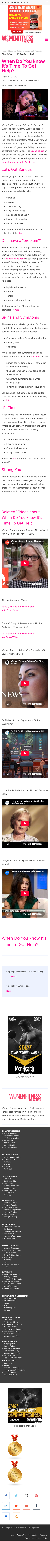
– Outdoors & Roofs (9, 1375)
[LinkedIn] (15, 2)
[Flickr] (27, 2)
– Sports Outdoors (9, 1190)
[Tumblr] (24, 2)
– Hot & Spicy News (9, 1298)
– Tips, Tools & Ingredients (12, 1358)
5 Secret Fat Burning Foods (18, 986)
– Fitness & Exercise (9, 1205)
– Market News (8, 1234)
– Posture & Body (8, 1214)
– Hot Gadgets (7, 1229)
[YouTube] (21, 2)
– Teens (5, 1267)
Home (12, 1535)
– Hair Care (6, 1162)
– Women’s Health (9, 1143)
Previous (13, 977)
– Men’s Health (7, 1140)
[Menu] (46, 39)
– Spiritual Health (8, 1145)
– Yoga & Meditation (9, 1147)
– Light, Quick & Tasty (10, 1351)
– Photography (7, 1183)
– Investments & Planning (11, 1231)
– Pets (4, 1262)
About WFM (21, 1535)
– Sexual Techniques (10, 1286)
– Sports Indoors (8, 1188)
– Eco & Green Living (10, 1322)
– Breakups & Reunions (11, 1274)
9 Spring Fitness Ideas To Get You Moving (24, 971)
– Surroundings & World (11, 1336)
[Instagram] (8, 2)
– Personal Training (9, 1212)
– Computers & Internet (11, 1227)
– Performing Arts (8, 1308)
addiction (35, 356)
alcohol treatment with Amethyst (18, 162)
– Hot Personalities (9, 1301)
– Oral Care (6, 1166)
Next (8, 991)
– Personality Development (12, 1329)
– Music (5, 1305)
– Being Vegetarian (9, 1344)
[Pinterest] (12, 2)
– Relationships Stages (10, 1281)
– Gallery (5, 1365)
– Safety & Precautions (11, 1186)
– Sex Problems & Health (11, 1284)
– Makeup (6, 1164)
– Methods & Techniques (11, 1236)
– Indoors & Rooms (9, 1372)
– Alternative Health (9, 1133)
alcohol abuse (37, 151)
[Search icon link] (46, 2)
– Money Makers (8, 1238)
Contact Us (32, 1535)
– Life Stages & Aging (10, 1138)
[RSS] (16, 1516)
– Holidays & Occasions (11, 1348)
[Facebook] (2, 2)
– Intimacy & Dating (9, 1277)
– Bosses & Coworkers (10, 1248)
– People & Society (9, 1327)
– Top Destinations (9, 1193)
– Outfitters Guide (9, 1181)
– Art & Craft (7, 1320)
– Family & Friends (9, 1253)
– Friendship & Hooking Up (12, 1279)
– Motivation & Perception (12, 1324)
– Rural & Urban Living (10, 1331)
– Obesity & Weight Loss (11, 1210)
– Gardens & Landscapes (11, 1368)
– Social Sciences (8, 1334)
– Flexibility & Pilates (10, 1207)
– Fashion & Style (8, 1159)
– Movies (5, 1303)
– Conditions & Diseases (11, 1136)
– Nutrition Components (11, 1353)
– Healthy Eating (8, 1346)
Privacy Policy (42, 1538)
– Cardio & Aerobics (9, 1203)
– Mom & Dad (7, 1257)
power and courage (15, 258)
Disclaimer (44, 1535)
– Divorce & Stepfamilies (11, 1250)
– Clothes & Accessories (11, 1157)
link (20, 233)
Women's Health (32, 80)
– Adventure (7, 1179)
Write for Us (29, 1538)
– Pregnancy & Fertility (10, 1264)
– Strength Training (9, 1217)
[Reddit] (18, 2)
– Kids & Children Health (11, 1255)
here (17, 310)
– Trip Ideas (6, 1195)
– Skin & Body (7, 1169)
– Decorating (7, 1363)
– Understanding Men (10, 1288)
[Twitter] (5, 2)
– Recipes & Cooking (10, 1355)
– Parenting (6, 1260)
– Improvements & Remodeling (13, 1370)
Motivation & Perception (12, 80)
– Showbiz (6, 1310)
